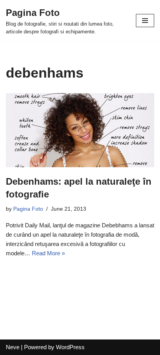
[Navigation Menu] (145, 20)
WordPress (70, 347)
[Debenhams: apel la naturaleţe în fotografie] (80, 130)
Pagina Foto (28, 209)
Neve (12, 347)
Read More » (48, 253)
